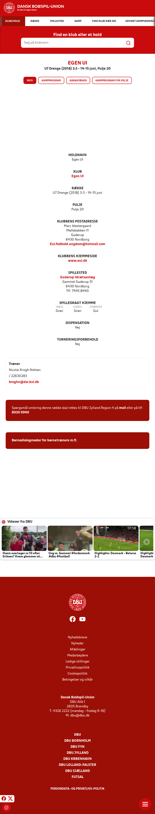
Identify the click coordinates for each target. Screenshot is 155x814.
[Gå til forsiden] (32, 7)
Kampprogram (51, 80)
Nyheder (77, 643)
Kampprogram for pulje (111, 80)
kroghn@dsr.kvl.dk (24, 382)
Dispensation (77, 323)
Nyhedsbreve (77, 637)
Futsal (78, 777)
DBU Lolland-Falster (77, 765)
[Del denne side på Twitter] (10, 799)
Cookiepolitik (77, 673)
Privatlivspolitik (77, 667)
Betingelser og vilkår (77, 679)
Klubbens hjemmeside (77, 256)
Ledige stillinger (78, 661)
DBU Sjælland (77, 771)
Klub (77, 171)
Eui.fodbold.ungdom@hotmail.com (77, 244)
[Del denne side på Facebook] (4, 799)
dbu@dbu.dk (79, 715)
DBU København (77, 759)
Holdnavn (77, 155)
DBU (77, 734)
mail (122, 408)
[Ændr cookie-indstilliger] (6, 807)
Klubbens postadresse (77, 221)
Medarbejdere (77, 655)
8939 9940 (20, 412)
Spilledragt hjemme (77, 303)
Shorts (77, 307)
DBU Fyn (77, 747)
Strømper (95, 307)
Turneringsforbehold (77, 339)
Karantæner (78, 80)
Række (78, 188)
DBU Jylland (77, 753)
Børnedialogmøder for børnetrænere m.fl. (45, 440)
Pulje (77, 205)
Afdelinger (77, 649)
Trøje (59, 307)
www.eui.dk (77, 260)
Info (30, 80)
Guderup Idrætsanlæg (77, 277)
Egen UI (77, 176)
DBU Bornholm (77, 740)
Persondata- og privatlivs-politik (77, 789)
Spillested (77, 273)
